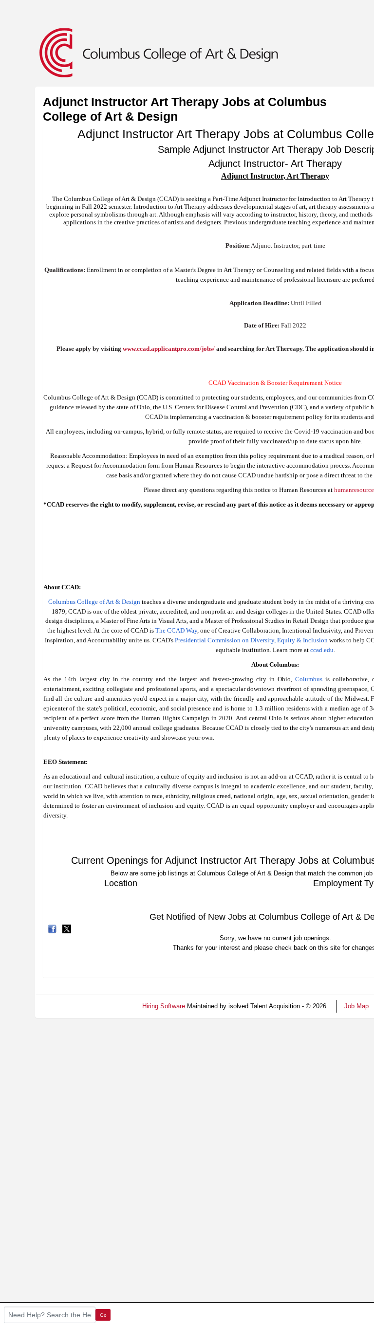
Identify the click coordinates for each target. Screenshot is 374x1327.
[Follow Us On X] (66, 928)
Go (103, 1315)
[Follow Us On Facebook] (52, 928)
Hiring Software (163, 1006)
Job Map (356, 1006)
